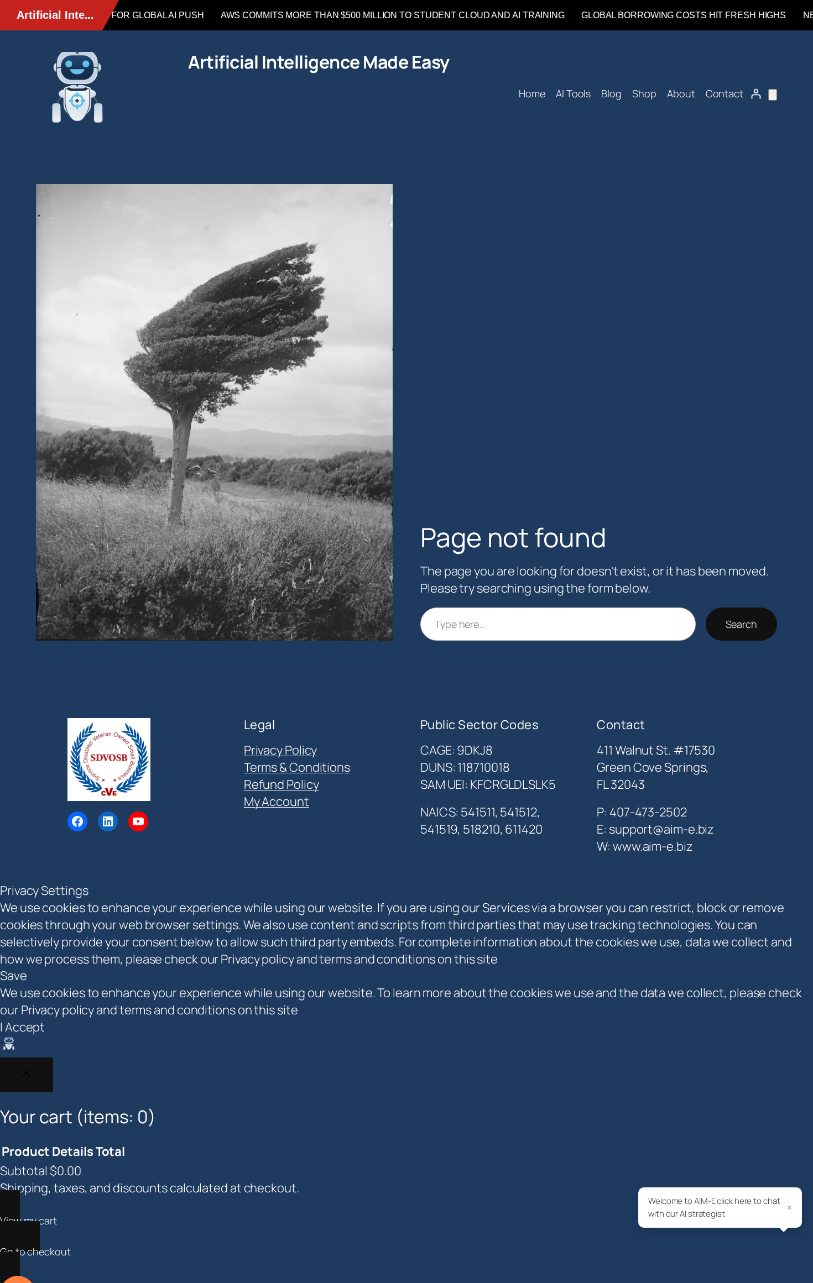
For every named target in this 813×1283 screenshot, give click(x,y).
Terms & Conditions (297, 767)
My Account (276, 801)
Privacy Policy (280, 750)
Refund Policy (281, 784)
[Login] (755, 93)
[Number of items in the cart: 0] (772, 95)
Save (13, 975)
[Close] (26, 1074)
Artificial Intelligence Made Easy (319, 62)
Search (741, 624)
